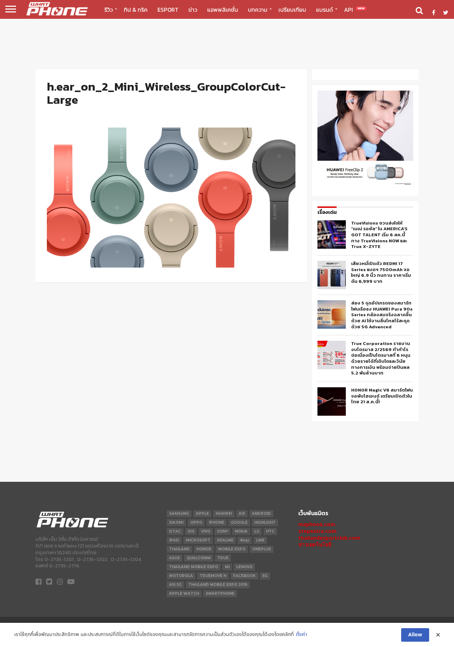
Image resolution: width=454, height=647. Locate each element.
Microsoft (198, 540)
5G (264, 575)
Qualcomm (199, 558)
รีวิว (108, 9)
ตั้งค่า (301, 634)
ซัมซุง (244, 540)
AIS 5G (175, 584)
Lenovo (244, 567)
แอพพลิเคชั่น (222, 9)
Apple (202, 513)
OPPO (196, 522)
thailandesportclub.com (329, 537)
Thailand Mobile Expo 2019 (217, 584)
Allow (415, 635)
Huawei (224, 513)
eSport (167, 9)
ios (191, 531)
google (239, 522)
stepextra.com (317, 531)
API (354, 9)
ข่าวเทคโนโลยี (314, 544)
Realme (225, 540)
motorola (181, 575)
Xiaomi (176, 522)
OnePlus (261, 549)
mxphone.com (316, 524)
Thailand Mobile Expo (193, 567)
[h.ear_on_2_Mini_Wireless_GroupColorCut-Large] (171, 265)
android (261, 513)
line (260, 540)
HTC (270, 531)
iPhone (216, 522)
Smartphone (220, 593)
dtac (175, 531)
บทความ (257, 9)
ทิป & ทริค (136, 9)
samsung (179, 513)
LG (256, 531)
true (222, 558)
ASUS (174, 558)
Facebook (244, 575)
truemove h (213, 575)
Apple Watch (184, 593)
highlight (265, 522)
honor (203, 549)
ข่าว (192, 9)
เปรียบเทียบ (292, 9)
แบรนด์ (324, 9)
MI (227, 567)
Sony (222, 531)
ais (242, 513)
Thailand (179, 549)
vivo (205, 531)
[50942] (365, 184)
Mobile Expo (231, 549)
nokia (241, 531)
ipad (174, 540)
